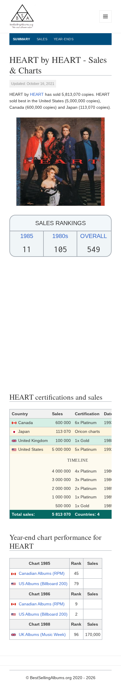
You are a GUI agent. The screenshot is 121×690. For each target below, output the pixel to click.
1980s (60, 236)
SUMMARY (21, 39)
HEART (37, 94)
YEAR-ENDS (63, 39)
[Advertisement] (60, 324)
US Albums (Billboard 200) (43, 583)
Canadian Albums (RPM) (42, 573)
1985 (26, 236)
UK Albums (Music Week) (42, 634)
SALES (42, 39)
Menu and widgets (106, 22)
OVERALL (93, 236)
